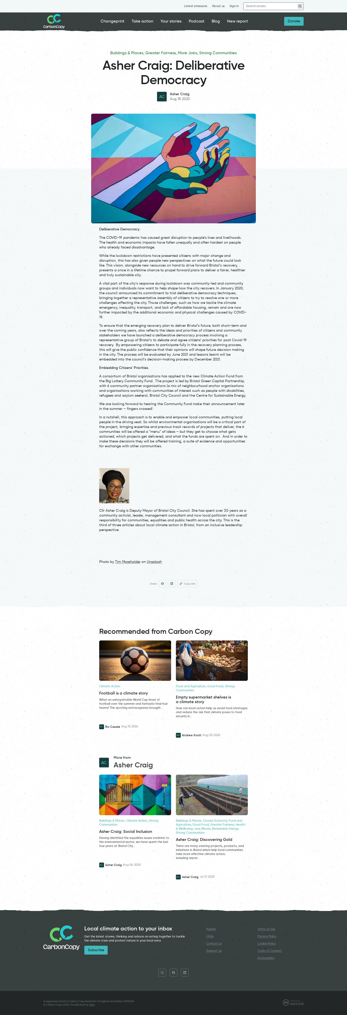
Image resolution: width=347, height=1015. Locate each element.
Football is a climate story (123, 693)
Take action (142, 21)
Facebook (173, 972)
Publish (211, 929)
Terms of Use (266, 929)
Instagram (162, 972)
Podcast (196, 21)
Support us (213, 951)
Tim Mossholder (128, 562)
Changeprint (113, 21)
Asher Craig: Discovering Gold (204, 839)
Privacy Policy (267, 936)
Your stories (171, 21)
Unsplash (154, 562)
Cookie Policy (266, 943)
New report (237, 21)
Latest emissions (195, 6)
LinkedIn (185, 972)
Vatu (92, 1004)
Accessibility (266, 958)
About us (218, 6)
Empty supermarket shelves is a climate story (203, 699)
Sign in (234, 6)
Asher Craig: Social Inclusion (125, 831)
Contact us (214, 943)
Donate (294, 21)
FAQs (210, 936)
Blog (216, 21)
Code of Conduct (269, 951)
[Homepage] (54, 21)
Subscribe (96, 950)
